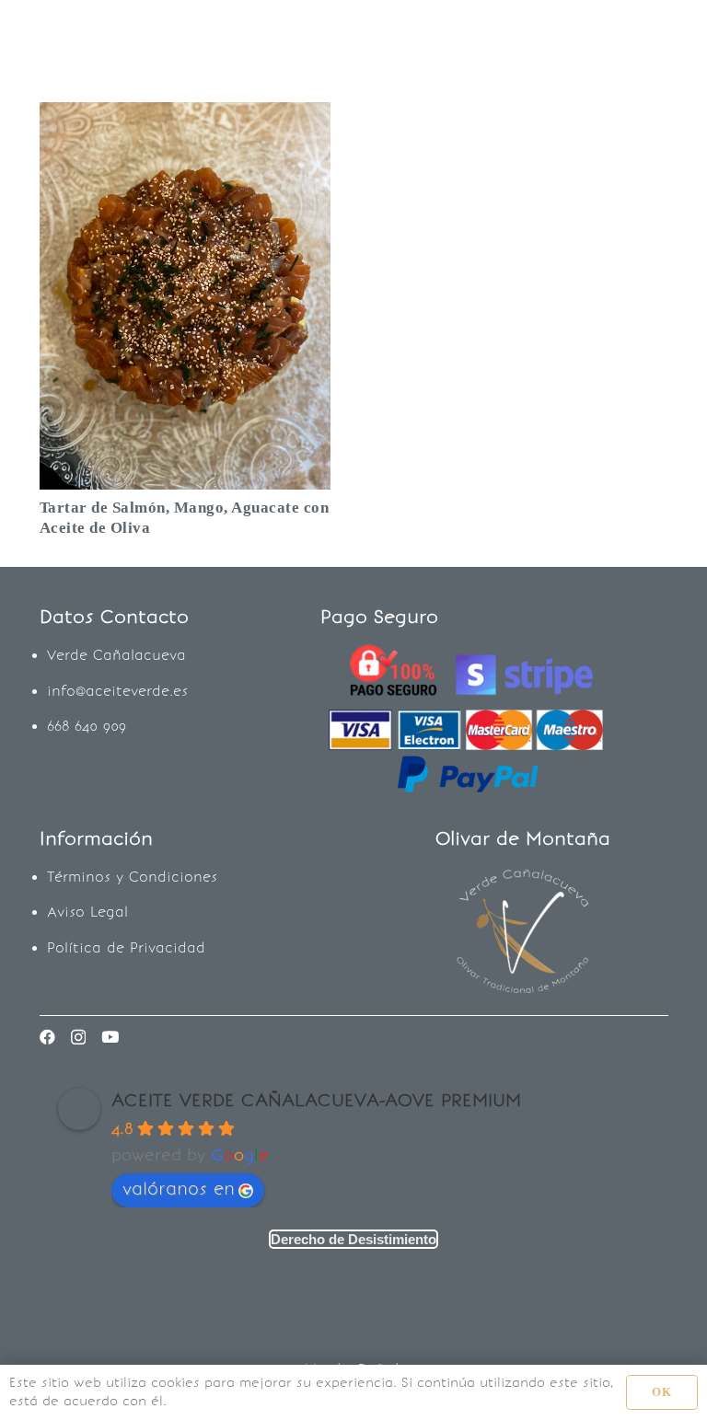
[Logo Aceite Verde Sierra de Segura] (71, 37)
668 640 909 (86, 726)
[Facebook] (47, 1037)
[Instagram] (78, 1037)
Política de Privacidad (126, 948)
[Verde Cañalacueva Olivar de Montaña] (522, 932)
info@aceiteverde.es (117, 691)
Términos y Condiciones (132, 877)
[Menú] (389, 37)
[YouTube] (110, 1037)
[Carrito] (661, 37)
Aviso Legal (87, 912)
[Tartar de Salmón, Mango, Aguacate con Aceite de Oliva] (185, 115)
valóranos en (178, 1188)
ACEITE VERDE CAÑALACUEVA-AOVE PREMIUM (316, 1100)
